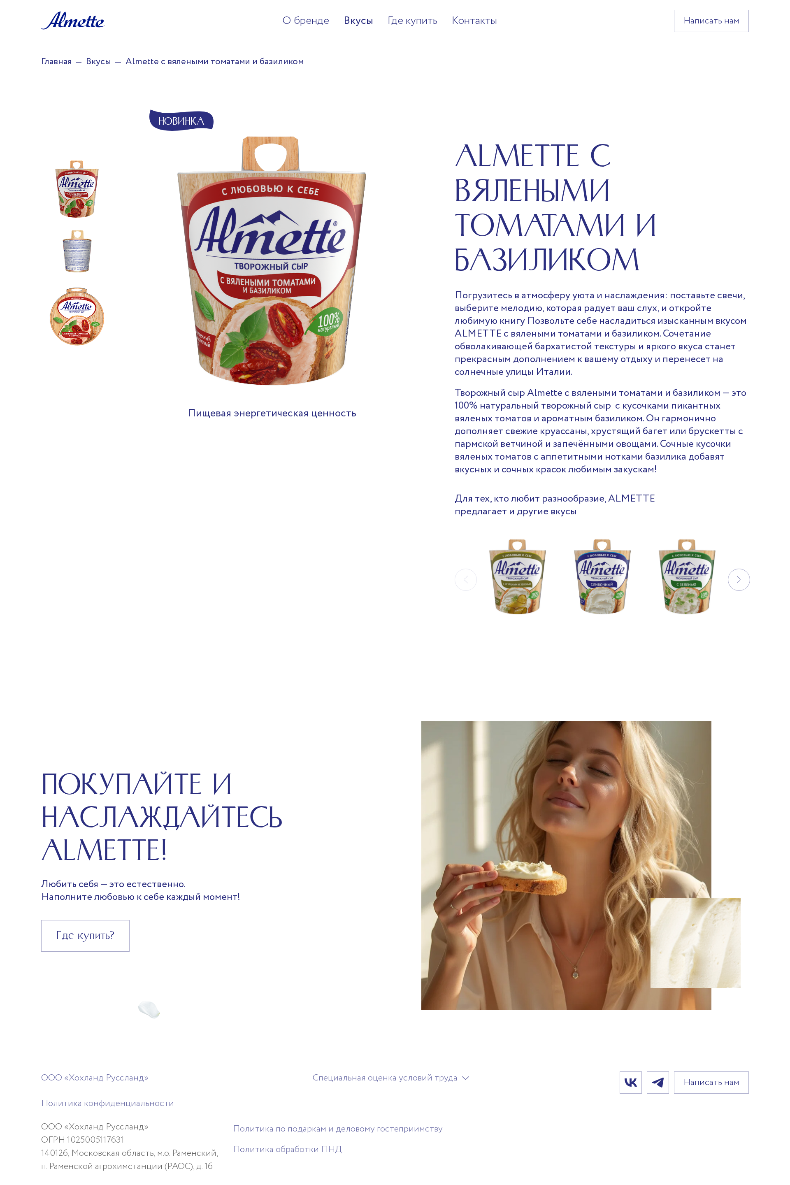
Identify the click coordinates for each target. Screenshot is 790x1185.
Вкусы (358, 21)
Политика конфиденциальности (107, 1103)
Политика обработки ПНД (287, 1149)
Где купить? (85, 935)
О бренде (305, 21)
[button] (739, 580)
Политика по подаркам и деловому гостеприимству (338, 1129)
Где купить (412, 21)
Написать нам (711, 21)
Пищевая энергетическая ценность (272, 414)
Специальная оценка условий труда (385, 1078)
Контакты (474, 21)
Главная (56, 61)
